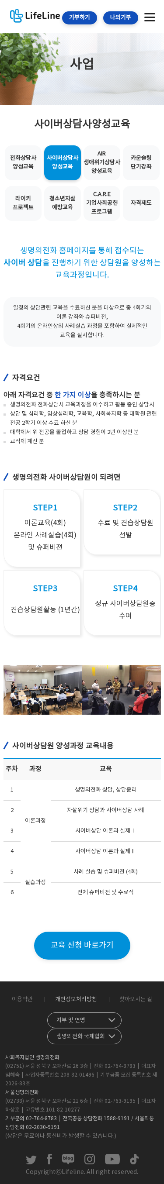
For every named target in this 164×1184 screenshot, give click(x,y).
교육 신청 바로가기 (82, 945)
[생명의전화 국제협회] (84, 1034)
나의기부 (120, 17)
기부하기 (79, 17)
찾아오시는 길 (135, 999)
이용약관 (22, 999)
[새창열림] (31, 1162)
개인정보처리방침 (76, 999)
